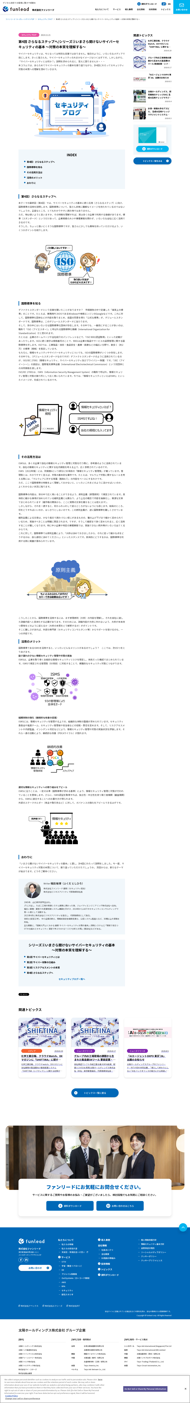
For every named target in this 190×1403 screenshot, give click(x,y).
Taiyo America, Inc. (91, 1365)
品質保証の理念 (148, 1248)
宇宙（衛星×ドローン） (72, 1265)
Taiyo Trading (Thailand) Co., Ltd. (150, 1361)
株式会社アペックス (29, 1306)
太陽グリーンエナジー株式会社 (30, 1357)
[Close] (185, 1389)
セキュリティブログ (29, 35)
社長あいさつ (107, 1249)
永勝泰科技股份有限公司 (93, 1350)
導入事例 (129, 9)
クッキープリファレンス (151, 1260)
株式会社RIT (74, 1306)
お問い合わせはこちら (123, 1206)
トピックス (106, 1269)
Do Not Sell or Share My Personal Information (145, 1389)
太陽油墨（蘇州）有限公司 (94, 1357)
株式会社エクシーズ (53, 1306)
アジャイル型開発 (69, 1274)
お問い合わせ (181, 9)
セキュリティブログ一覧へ (72, 979)
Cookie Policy (11, 1395)
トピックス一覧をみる (152, 161)
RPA (63, 1286)
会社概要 (105, 1254)
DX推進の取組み (108, 1258)
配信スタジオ (67, 1294)
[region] (95, 1389)
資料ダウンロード (149, 4)
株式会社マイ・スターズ (27, 1369)
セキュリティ (67, 1290)
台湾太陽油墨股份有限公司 (94, 1346)
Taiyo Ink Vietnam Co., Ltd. (95, 1369)
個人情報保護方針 (149, 1239)
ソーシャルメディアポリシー (153, 1252)
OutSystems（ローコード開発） (76, 1278)
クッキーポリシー (149, 1256)
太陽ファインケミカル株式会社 (30, 1354)
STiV (64, 1261)
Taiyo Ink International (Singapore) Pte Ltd (154, 1346)
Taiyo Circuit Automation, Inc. (149, 1365)
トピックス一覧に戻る (95, 1092)
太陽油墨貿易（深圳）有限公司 (148, 1354)
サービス (65, 1257)
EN (169, 4)
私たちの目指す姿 (69, 1248)
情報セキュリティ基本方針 (152, 1244)
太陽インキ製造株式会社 (27, 1350)
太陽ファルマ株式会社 (26, 1361)
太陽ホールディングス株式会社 (30, 1346)
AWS (64, 1282)
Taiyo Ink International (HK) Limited (151, 1350)
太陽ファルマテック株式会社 (29, 1365)
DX (63, 1269)
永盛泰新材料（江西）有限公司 (95, 1361)
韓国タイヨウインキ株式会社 (95, 1354)
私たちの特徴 (67, 1244)
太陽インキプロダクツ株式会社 (148, 1357)
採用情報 (105, 1263)
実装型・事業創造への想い (73, 1252)
